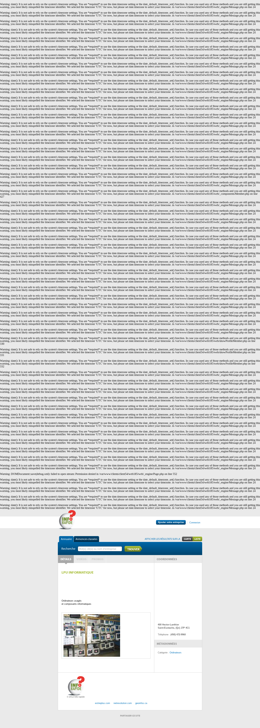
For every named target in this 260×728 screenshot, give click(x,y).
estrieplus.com (102, 703)
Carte (187, 539)
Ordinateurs (175, 652)
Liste (197, 539)
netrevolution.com (123, 703)
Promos (97, 559)
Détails (65, 559)
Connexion (194, 522)
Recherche (68, 549)
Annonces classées (86, 539)
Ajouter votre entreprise (171, 522)
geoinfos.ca (141, 703)
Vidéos (81, 559)
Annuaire (66, 539)
